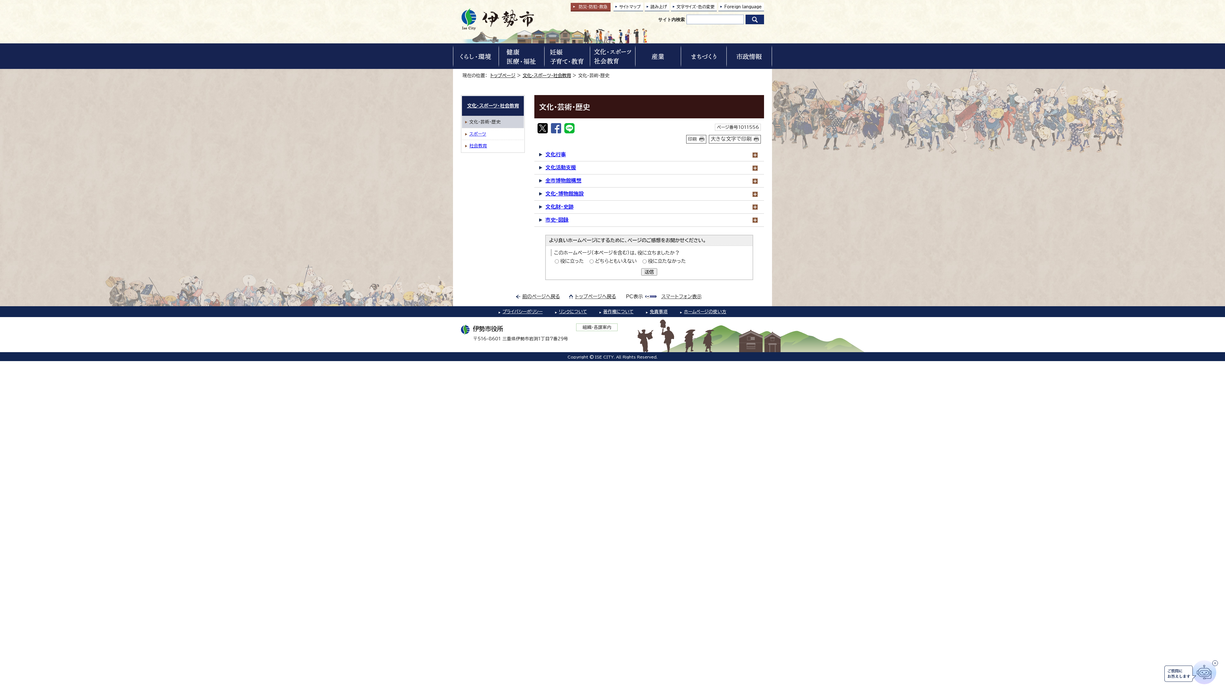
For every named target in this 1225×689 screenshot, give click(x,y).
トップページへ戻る (595, 296)
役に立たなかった (667, 261)
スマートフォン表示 (681, 296)
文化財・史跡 (560, 206)
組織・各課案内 (597, 327)
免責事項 (659, 311)
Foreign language (743, 7)
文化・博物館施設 (565, 193)
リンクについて (573, 311)
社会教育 (478, 146)
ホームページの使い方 (705, 311)
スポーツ (477, 134)
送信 (649, 272)
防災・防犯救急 (593, 7)
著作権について (618, 311)
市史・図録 (557, 219)
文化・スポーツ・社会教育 (547, 75)
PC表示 (634, 296)
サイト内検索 (671, 19)
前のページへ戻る (541, 296)
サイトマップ (630, 7)
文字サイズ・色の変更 (696, 7)
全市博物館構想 (563, 180)
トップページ (503, 75)
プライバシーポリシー (522, 311)
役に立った (572, 261)
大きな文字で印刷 (731, 138)
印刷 (692, 139)
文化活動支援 (561, 167)
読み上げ (658, 7)
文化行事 (556, 154)
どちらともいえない (616, 261)
